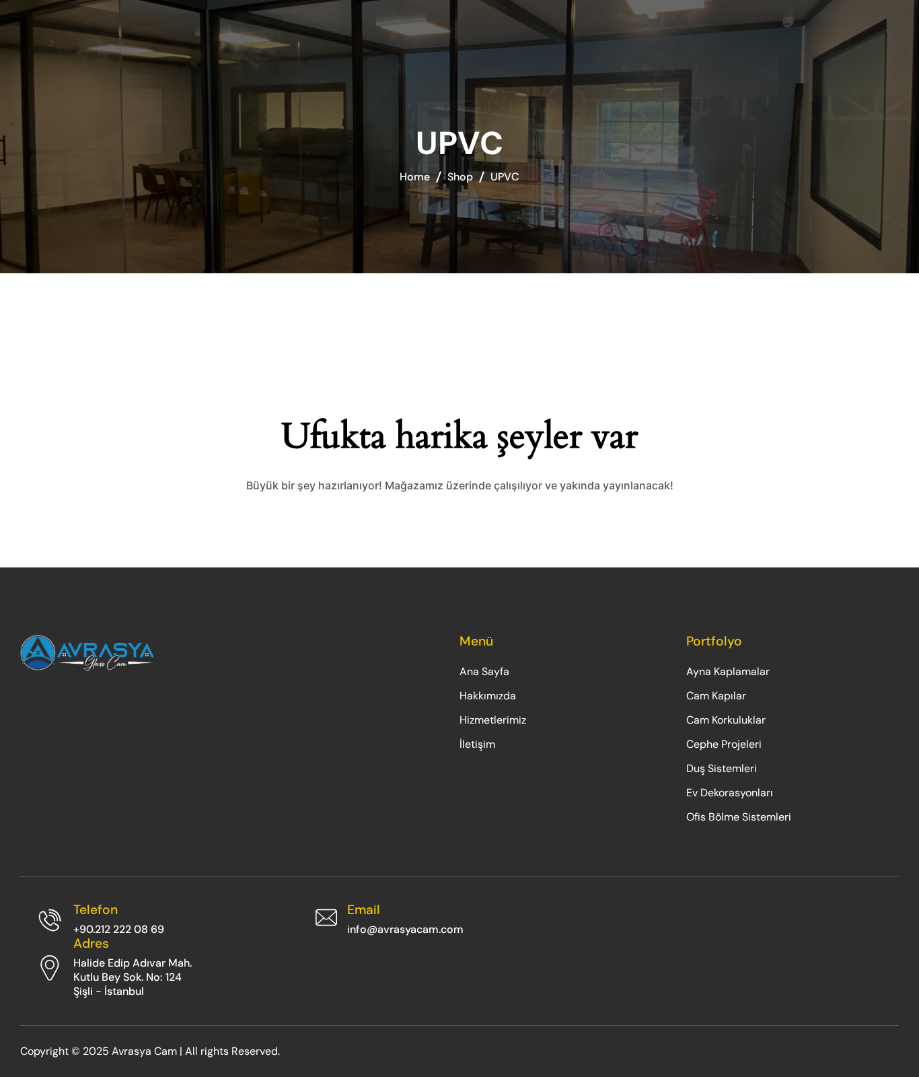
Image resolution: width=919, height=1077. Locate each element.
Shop (460, 177)
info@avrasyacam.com (405, 929)
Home (415, 177)
